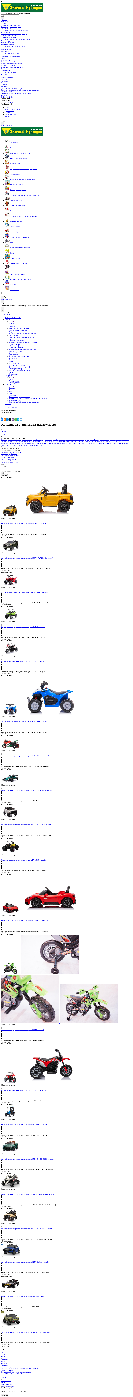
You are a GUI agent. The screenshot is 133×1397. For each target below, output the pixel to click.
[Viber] (13, 419)
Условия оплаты (6, 1381)
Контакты (4, 1363)
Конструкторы (99, 440)
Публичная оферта (7, 1370)
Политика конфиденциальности (11, 1367)
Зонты (67, 443)
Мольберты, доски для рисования (17, 445)
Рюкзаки (31, 445)
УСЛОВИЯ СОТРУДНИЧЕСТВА (12, 1374)
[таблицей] (4, 464)
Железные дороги (41, 441)
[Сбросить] (2, 473)
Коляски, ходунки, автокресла (46, 440)
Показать (4, 475)
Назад (12, 321)
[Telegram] (21, 419)
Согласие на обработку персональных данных (16, 1372)
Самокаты (12, 440)
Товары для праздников (112, 440)
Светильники (38, 445)
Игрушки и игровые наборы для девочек (80, 440)
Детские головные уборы (88, 443)
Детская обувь (10, 443)
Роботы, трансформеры (55, 441)
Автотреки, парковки (70, 441)
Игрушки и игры (61, 440)
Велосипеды (5, 440)
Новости (4, 1361)
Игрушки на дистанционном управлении (91, 441)
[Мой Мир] (7, 419)
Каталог (11, 323)
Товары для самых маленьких (55, 443)
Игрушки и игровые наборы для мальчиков (21, 441)
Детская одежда (75, 443)
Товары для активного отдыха (26, 440)
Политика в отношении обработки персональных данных (20, 1368)
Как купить (12, 379)
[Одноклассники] (5, 419)
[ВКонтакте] (2, 419)
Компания (12, 388)
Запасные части (40, 443)
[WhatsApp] (15, 419)
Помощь (3, 1377)
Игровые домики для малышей (25, 443)
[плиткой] (1, 464)
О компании (5, 1360)
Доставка (4, 1382)
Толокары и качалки (111, 441)
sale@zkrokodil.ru (8, 102)
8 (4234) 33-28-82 (7, 97)
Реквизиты (4, 1365)
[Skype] (18, 419)
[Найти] (2, 17)
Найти (3, 1395)
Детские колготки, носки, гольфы (108, 443)
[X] (10, 419)
